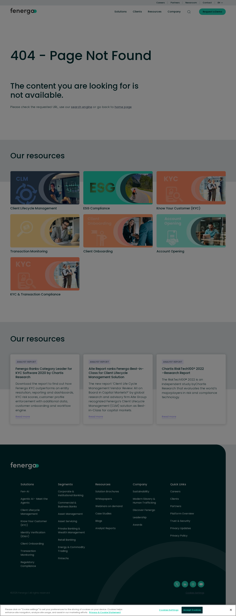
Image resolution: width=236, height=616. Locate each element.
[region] (118, 610)
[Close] (230, 609)
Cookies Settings (168, 610)
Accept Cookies (192, 610)
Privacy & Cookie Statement (105, 612)
